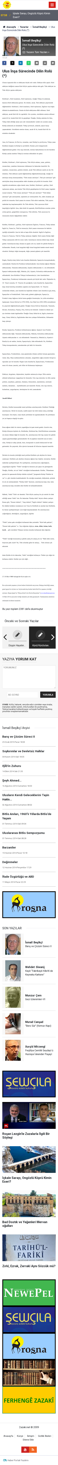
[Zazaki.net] (7, 4)
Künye (20, 1436)
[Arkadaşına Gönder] (37, 63)
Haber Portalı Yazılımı (18, 1460)
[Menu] (52, 5)
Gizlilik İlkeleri (44, 1436)
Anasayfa (11, 27)
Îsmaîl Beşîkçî (40, 27)
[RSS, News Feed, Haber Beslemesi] (33, 1450)
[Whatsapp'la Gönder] (29, 63)
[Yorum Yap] (53, 63)
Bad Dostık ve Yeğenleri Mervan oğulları (34, 15)
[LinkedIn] (21, 63)
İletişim (30, 1436)
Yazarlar (24, 27)
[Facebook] (4, 63)
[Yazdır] (45, 63)
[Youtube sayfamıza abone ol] (25, 1450)
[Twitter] (12, 63)
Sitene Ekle (28, 1439)
